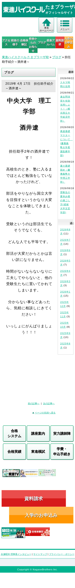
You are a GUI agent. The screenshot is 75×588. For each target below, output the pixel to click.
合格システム (14, 433)
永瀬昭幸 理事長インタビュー (16, 554)
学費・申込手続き (62, 451)
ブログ (42, 42)
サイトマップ (40, 554)
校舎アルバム (51, 42)
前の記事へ (33, 403)
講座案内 (38, 433)
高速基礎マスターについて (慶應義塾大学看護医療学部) (66, 143)
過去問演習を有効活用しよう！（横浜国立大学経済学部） (65, 108)
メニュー (64, 29)
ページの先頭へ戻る (45, 412)
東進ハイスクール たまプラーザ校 (25, 57)
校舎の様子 (15, 42)
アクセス (6, 42)
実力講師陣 (62, 433)
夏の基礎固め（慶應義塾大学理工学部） (65, 174)
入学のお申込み (41, 515)
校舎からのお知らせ (33, 44)
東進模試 (38, 451)
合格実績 (14, 451)
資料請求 (60, 42)
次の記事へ (49, 403)
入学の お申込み (69, 42)
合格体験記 (24, 42)
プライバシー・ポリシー (61, 554)
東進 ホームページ (46, 29)
